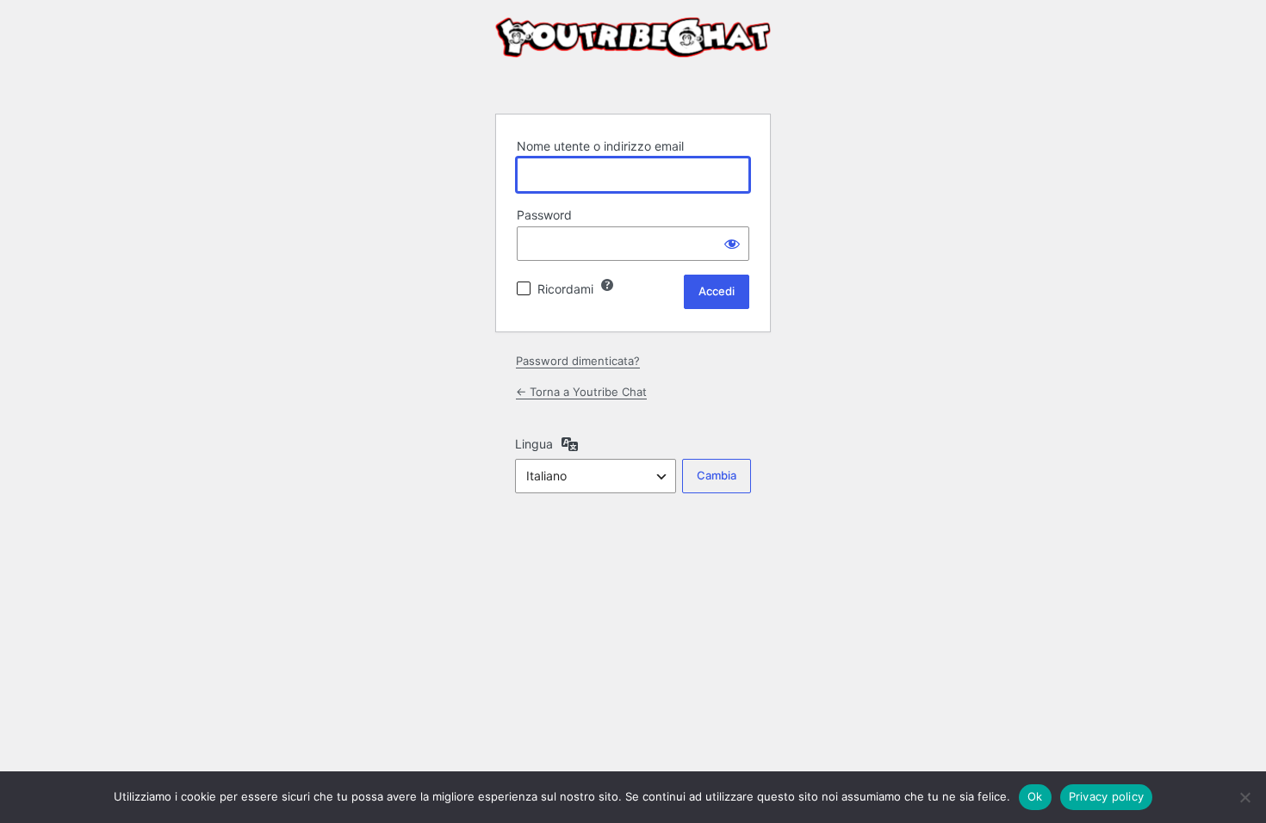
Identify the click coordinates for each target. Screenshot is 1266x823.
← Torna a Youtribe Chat (581, 392)
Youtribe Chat (633, 55)
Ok (1035, 796)
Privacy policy (1107, 796)
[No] (1244, 797)
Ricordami (565, 289)
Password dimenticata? (578, 361)
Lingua (534, 443)
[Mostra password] (732, 243)
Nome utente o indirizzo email (600, 146)
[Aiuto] (607, 285)
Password (544, 214)
